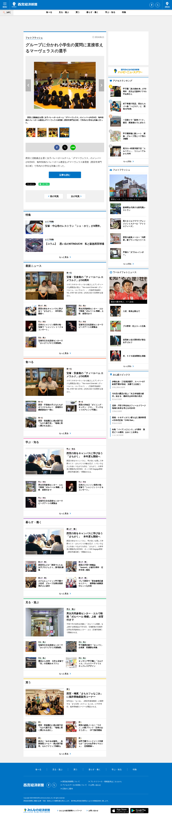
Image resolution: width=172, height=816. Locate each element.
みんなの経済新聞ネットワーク (37, 811)
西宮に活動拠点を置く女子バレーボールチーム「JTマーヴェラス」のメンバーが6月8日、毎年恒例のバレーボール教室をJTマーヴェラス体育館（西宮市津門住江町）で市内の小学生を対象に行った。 (64, 120)
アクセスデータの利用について (74, 785)
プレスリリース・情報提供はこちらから (106, 781)
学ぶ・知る (110, 12)
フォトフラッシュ (34, 37)
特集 (124, 12)
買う (78, 12)
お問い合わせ (95, 785)
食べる (49, 12)
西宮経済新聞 (24, 4)
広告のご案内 (67, 789)
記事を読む (65, 175)
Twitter (157, 5)
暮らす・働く (92, 12)
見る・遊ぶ (64, 12)
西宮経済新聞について (71, 781)
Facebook (151, 5)
